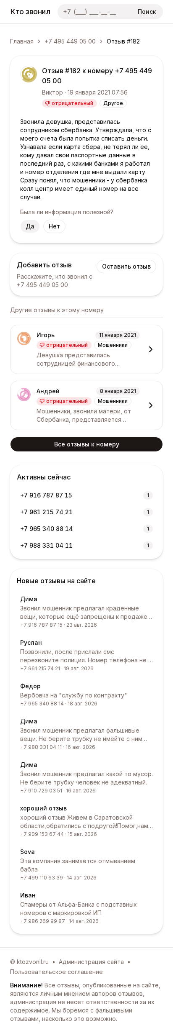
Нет (54, 226)
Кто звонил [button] (30, 11)
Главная (22, 41)
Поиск (147, 11)
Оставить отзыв (126, 266)
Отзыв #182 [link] (123, 41)
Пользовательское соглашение (56, 971)
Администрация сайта (91, 961)
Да (30, 226)
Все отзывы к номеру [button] (86, 444)
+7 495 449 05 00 (70, 41)
